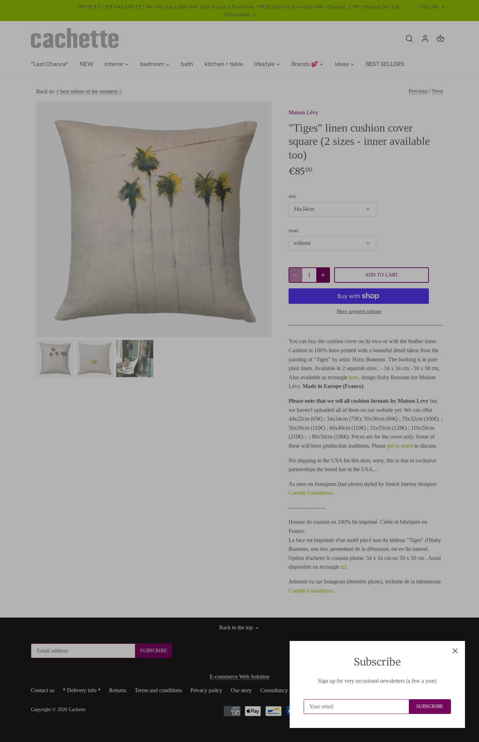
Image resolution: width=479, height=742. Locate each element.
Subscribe (429, 706)
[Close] (455, 651)
